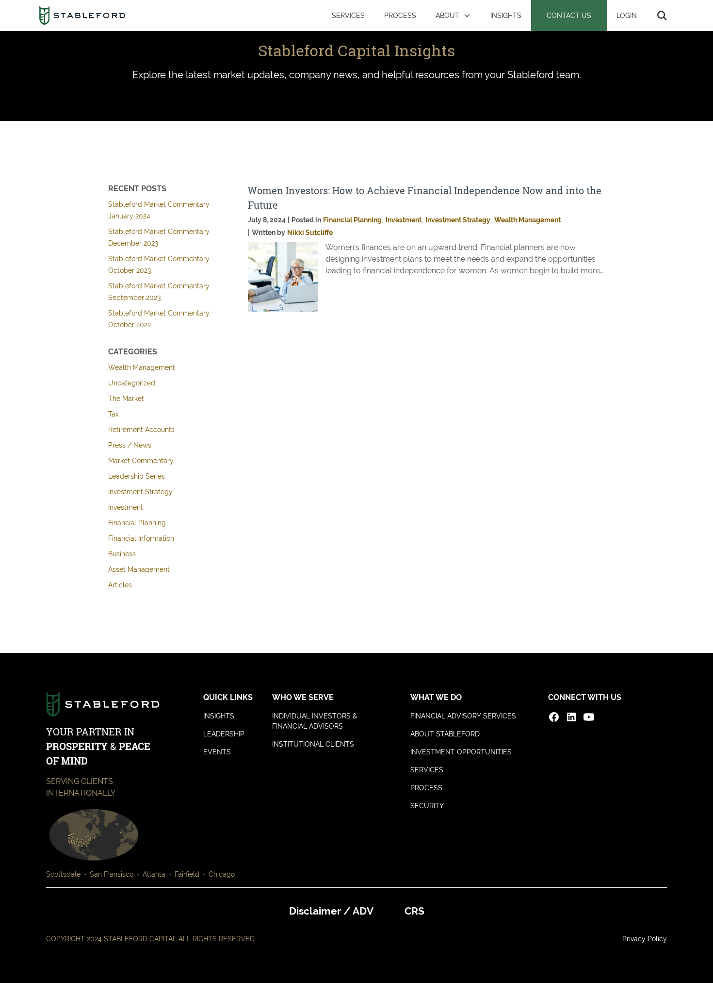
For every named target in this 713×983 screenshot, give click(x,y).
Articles (120, 585)
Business (122, 554)
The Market (126, 398)
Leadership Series (136, 476)
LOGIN (626, 15)
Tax (113, 414)
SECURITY (427, 806)
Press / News (129, 445)
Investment (125, 507)
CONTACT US (569, 15)
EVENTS (217, 752)
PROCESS (400, 15)
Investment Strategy (140, 492)
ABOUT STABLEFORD (445, 734)
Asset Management (139, 569)
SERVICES (348, 15)
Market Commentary (141, 461)
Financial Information (141, 538)
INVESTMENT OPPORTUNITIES (461, 752)
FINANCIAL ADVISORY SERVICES (463, 716)
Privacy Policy (644, 939)
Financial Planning (137, 523)
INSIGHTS (505, 15)
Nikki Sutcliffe (310, 232)
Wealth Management (141, 367)
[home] (82, 15)
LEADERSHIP (223, 734)
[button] (453, 15)
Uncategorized (131, 383)
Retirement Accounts (141, 429)
